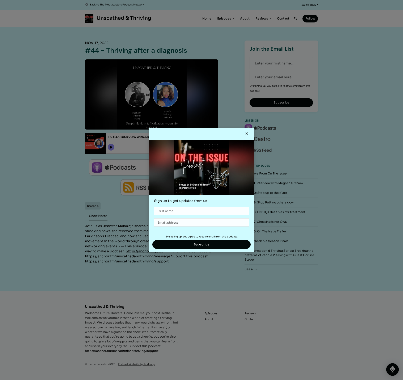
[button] (247, 133)
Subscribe (201, 244)
